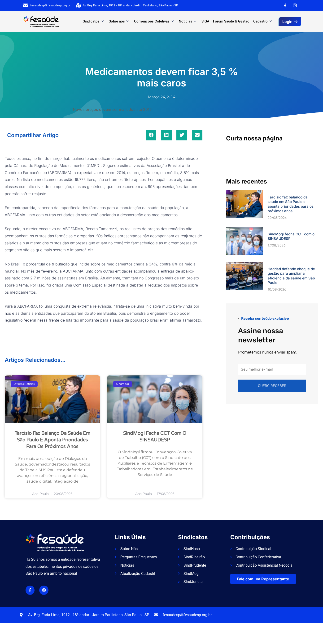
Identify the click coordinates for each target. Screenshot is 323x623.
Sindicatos (91, 21)
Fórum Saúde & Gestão (231, 21)
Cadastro (260, 21)
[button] (151, 135)
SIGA (205, 21)
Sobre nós (117, 21)
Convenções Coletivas (152, 21)
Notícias (185, 21)
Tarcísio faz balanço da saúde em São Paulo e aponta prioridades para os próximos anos (52, 439)
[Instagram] (294, 5)
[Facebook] (285, 5)
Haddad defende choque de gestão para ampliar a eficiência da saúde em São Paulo (291, 276)
